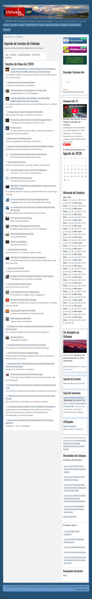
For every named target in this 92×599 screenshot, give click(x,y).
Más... (65, 575)
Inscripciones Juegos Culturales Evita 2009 (25, 112)
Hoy (6, 55)
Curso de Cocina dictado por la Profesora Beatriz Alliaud (30, 146)
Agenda (21, 25)
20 (79, 173)
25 (72, 176)
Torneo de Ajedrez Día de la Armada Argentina (29, 199)
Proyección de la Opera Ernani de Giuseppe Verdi (30, 120)
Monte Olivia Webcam (52, 25)
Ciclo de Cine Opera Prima (21, 218)
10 (68, 169)
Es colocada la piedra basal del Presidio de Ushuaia (74, 509)
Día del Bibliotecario (74, 547)
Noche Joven (15, 128)
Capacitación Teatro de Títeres (22, 311)
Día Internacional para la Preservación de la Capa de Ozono (75, 560)
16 (64, 173)
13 (78, 169)
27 (79, 176)
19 (75, 173)
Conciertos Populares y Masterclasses (22, 353)
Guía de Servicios (31, 25)
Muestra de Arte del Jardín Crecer (21, 83)
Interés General (75, 25)
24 (68, 176)
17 (68, 173)
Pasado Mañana (24, 55)
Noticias (6, 25)
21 (82, 173)
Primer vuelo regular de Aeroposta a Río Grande (75, 469)
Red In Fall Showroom (16, 162)
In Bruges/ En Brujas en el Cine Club (25, 226)
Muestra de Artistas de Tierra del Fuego (26, 374)
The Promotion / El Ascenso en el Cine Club (28, 90)
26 (75, 176)
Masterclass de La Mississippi (19, 138)
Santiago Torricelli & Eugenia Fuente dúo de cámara (31, 276)
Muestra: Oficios (16, 337)
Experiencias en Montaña (20, 318)
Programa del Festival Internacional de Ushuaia (26, 345)
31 (68, 180)
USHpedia (41, 25)
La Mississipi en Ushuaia (17, 250)
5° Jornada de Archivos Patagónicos (24, 292)
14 (82, 169)
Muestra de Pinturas (15, 268)
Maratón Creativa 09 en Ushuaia (23, 300)
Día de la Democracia (75, 552)
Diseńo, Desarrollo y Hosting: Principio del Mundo (23, 595)
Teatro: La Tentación (18, 242)
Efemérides (64, 25)
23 (65, 176)
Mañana (13, 55)
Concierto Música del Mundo (19, 284)
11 (71, 169)
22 (86, 173)
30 (65, 180)
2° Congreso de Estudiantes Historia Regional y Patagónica (31, 407)
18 (72, 173)
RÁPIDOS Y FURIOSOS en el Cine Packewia (28, 257)
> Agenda (19, 37)
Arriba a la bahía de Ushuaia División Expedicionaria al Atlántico (75, 498)
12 (75, 169)
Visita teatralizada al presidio (22, 234)
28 (82, 176)
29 (86, 176)
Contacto (7, 30)
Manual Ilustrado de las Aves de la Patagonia (28, 170)
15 (85, 169)
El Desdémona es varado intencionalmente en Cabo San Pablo (75, 488)
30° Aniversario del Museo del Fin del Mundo (28, 154)
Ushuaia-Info (9, 37)
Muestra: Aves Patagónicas (21, 178)
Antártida (14, 25)
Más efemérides (69, 517)
